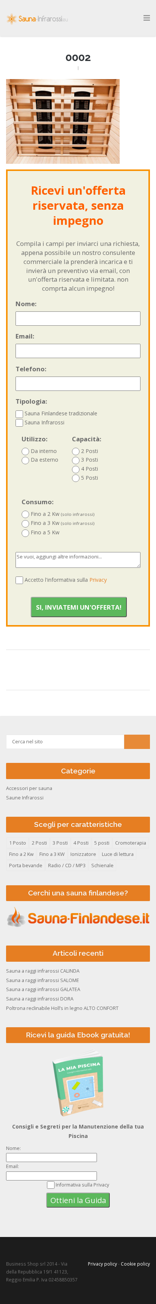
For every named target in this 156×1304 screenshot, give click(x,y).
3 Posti (89, 459)
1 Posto (17, 843)
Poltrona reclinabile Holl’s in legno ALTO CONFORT (62, 1008)
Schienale (102, 865)
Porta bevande (25, 865)
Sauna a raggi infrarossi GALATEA (43, 989)
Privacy (98, 579)
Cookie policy (135, 1264)
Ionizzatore (83, 854)
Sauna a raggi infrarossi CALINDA (43, 971)
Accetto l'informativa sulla (66, 579)
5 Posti (89, 477)
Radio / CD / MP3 (67, 865)
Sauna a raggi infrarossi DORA (39, 999)
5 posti (101, 843)
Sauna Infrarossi (43, 422)
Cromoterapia (130, 843)
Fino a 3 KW (52, 854)
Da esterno (43, 459)
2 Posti (89, 450)
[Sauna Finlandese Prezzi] (78, 927)
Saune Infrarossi (25, 798)
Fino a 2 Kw (62, 513)
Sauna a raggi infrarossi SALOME (42, 980)
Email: (25, 336)
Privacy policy (102, 1264)
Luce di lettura (118, 854)
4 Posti (89, 468)
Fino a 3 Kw (62, 522)
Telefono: (31, 369)
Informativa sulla (82, 1185)
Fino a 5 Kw (44, 532)
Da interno (43, 450)
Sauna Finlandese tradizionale (60, 413)
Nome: (26, 303)
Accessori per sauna (29, 788)
